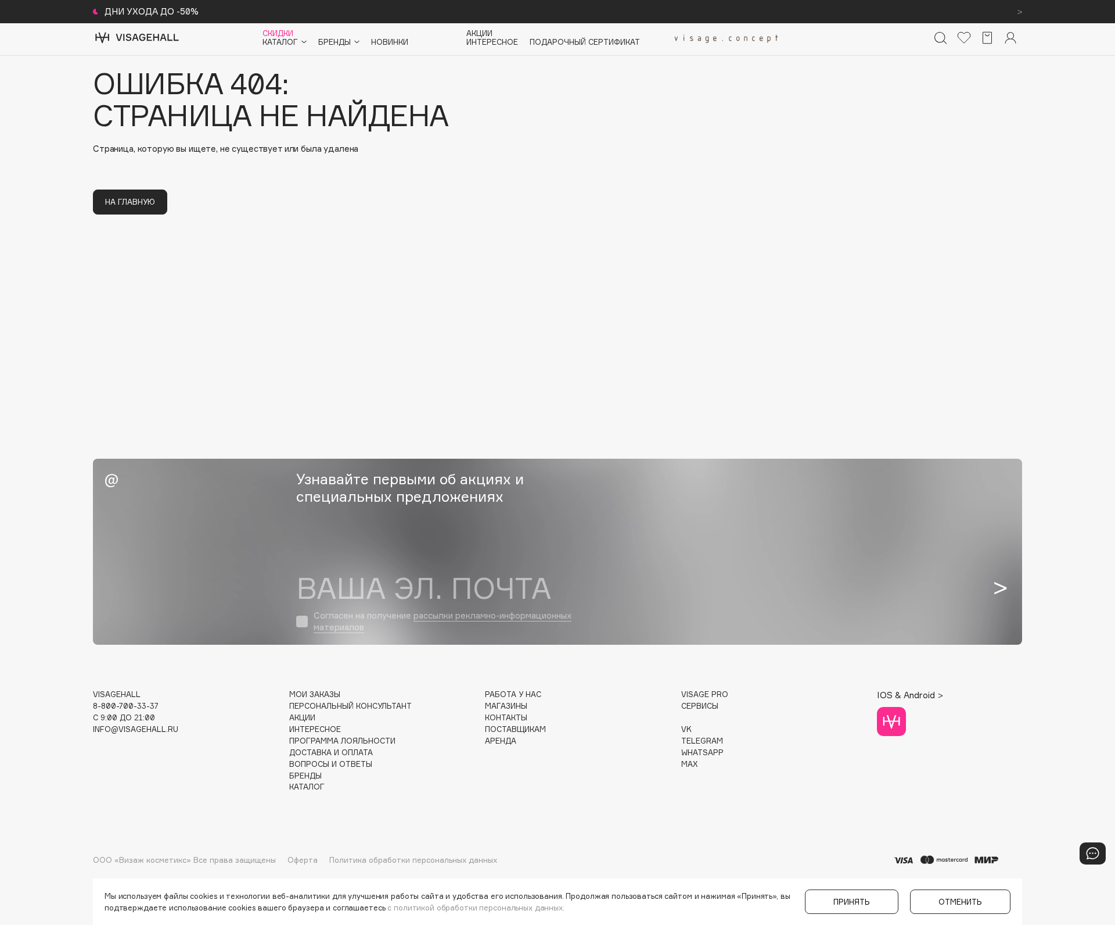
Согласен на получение (442, 621)
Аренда (500, 741)
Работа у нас (513, 694)
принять (851, 901)
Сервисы (699, 706)
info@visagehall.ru (135, 729)
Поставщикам (515, 729)
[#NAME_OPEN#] (1093, 853)
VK (686, 729)
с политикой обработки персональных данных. (475, 907)
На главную (130, 201)
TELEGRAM (702, 741)
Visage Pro (704, 694)
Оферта (302, 860)
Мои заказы (314, 694)
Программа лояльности (342, 741)
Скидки (277, 33)
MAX (689, 764)
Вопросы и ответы (330, 764)
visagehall (117, 694)
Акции (479, 33)
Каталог (307, 787)
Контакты (506, 717)
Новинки (389, 42)
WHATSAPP (702, 752)
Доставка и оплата (331, 752)
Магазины (506, 706)
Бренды (305, 776)
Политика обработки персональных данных (413, 860)
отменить (960, 901)
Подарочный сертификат (585, 42)
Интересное (492, 42)
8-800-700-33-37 (126, 706)
